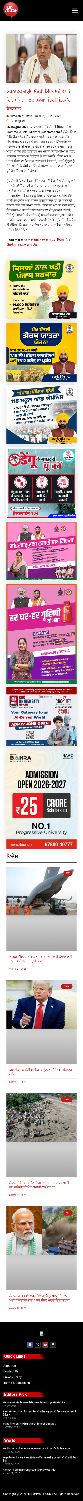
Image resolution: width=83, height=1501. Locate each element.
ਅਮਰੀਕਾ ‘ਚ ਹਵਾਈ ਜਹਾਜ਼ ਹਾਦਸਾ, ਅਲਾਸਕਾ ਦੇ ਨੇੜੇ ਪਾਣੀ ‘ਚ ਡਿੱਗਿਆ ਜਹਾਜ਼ (36, 1448)
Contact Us (11, 1371)
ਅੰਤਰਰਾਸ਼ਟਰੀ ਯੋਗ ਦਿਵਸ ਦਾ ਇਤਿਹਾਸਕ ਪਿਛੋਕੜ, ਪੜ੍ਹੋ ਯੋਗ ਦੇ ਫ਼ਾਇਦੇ (34, 1402)
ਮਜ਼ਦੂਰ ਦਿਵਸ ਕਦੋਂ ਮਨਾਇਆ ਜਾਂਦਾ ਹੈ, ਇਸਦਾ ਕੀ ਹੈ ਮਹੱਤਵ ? (29, 1424)
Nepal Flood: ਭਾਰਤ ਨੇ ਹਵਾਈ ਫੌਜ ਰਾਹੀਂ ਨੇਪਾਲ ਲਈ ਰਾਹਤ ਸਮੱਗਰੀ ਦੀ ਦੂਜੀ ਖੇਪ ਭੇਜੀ (40, 959)
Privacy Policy (12, 1377)
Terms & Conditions (16, 1383)
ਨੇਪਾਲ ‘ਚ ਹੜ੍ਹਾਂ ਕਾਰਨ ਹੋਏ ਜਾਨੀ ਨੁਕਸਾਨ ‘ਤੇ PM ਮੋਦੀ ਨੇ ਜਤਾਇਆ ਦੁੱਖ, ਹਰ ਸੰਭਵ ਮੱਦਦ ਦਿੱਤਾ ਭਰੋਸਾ (39, 1298)
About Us (9, 1366)
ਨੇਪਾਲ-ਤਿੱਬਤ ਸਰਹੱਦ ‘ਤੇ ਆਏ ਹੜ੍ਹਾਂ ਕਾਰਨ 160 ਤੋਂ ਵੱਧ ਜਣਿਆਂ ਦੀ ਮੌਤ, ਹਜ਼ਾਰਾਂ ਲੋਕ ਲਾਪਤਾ (39, 1185)
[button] (75, 10)
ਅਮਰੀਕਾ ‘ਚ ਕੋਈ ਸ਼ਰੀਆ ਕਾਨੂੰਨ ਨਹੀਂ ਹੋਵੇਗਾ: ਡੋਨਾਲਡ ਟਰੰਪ (29, 1470)
